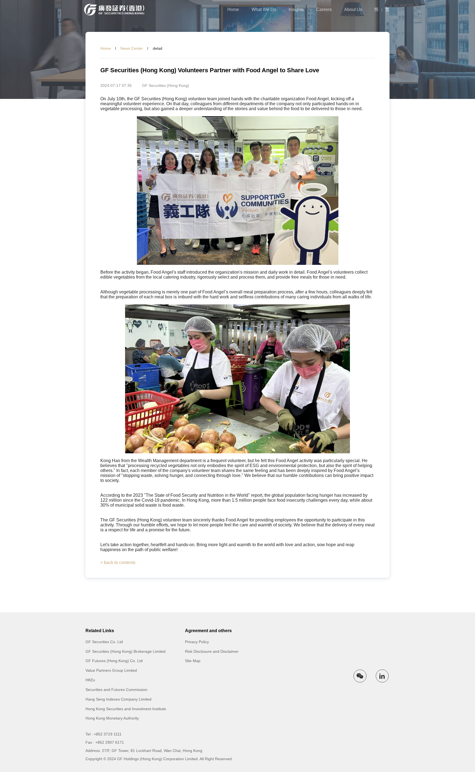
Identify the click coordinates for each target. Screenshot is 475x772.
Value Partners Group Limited (111, 670)
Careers (324, 9)
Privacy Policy (197, 642)
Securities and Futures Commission (116, 689)
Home (233, 9)
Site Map (192, 661)
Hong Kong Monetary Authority (112, 718)
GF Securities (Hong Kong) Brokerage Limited (125, 651)
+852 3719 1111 (107, 734)
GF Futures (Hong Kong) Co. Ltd (114, 661)
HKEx (90, 680)
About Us (353, 9)
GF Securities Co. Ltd (104, 642)
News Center (131, 48)
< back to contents (118, 562)
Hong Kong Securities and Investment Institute (125, 709)
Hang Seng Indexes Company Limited (118, 699)
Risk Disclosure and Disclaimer (212, 651)
